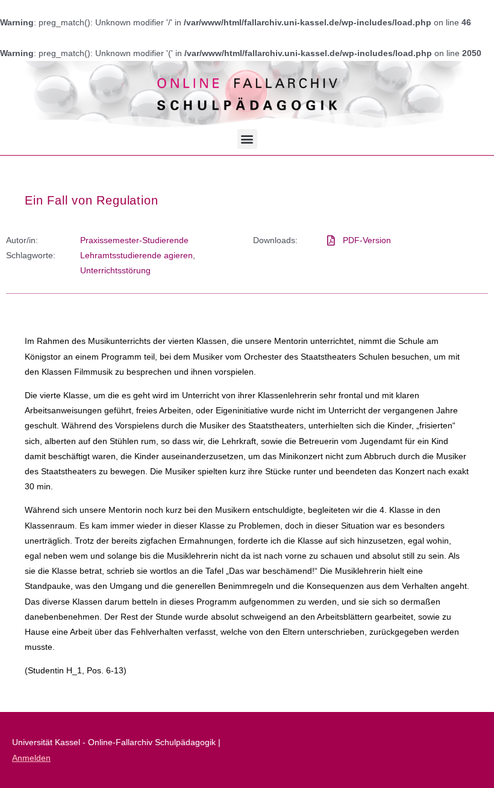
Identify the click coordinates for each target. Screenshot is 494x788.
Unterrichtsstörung (115, 270)
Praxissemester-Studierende (134, 240)
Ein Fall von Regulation (91, 200)
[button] (247, 139)
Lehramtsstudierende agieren (136, 255)
